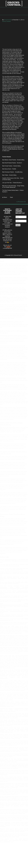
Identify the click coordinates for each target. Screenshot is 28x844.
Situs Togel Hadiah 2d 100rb (12, 386)
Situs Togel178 (8, 540)
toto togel (22, 298)
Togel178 (7, 547)
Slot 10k (17, 456)
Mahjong (12, 338)
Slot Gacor (5, 620)
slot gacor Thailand (9, 464)
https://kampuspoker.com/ (16, 611)
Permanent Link (21, 201)
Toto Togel (19, 407)
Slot (11, 315)
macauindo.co (3, 587)
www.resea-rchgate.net (10, 559)
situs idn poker (24, 622)
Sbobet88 (25, 811)
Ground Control (8, 19)
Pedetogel (19, 599)
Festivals (8, 21)
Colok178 (11, 630)
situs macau (25, 647)
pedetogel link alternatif (10, 308)
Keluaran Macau (4, 393)
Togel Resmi (8, 835)
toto (17, 473)
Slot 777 (17, 362)
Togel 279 (15, 569)
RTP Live (8, 264)
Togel (9, 494)
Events (4, 21)
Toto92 (20, 674)
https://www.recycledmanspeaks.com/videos (11, 605)
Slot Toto (19, 347)
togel (20, 508)
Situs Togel (7, 445)
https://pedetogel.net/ (23, 591)
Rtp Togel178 (6, 564)
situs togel (2, 616)
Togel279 (2, 773)
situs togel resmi (10, 659)
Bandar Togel (11, 532)
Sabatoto (9, 695)
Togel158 (15, 572)
